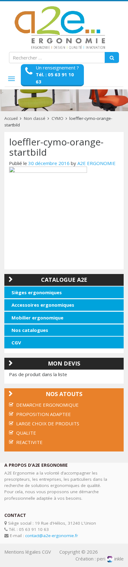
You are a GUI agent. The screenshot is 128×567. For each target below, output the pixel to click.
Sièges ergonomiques (36, 292)
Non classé (34, 118)
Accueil (11, 118)
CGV (16, 342)
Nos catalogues (29, 330)
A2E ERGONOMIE (96, 163)
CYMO (57, 118)
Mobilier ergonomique (37, 317)
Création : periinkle (99, 558)
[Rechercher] (112, 57)
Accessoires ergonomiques (42, 305)
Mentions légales (22, 552)
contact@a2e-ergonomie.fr (51, 535)
